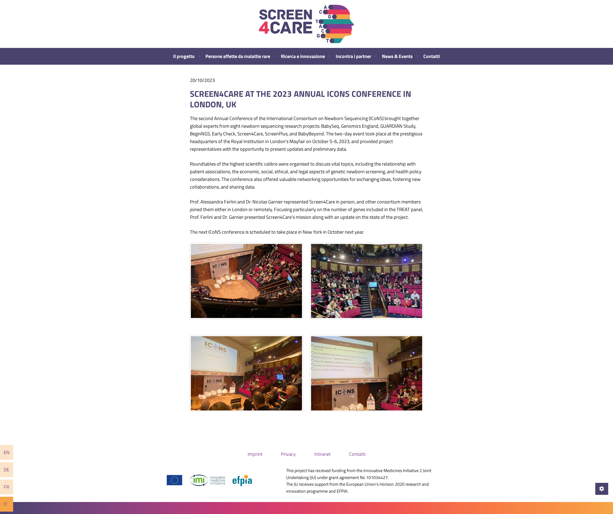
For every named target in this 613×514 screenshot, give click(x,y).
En (7, 452)
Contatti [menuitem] (431, 56)
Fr (6, 487)
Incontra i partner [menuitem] (353, 56)
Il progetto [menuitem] (184, 56)
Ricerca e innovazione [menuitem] (303, 56)
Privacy (288, 454)
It (5, 504)
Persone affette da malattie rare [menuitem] (237, 56)
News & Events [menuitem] (397, 56)
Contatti (357, 454)
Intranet (322, 454)
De (6, 469)
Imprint (255, 454)
